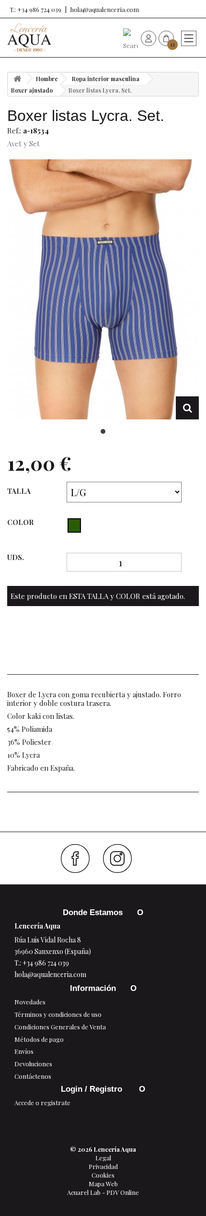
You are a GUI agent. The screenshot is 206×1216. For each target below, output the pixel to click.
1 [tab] (103, 431)
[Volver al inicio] (17, 78)
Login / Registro (93, 1089)
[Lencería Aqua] (29, 38)
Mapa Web (103, 1184)
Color (21, 522)
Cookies (103, 1175)
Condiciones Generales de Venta (60, 1027)
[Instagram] (121, 858)
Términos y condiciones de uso (58, 1014)
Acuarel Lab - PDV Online (103, 1192)
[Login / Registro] (148, 38)
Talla (20, 491)
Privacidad (103, 1166)
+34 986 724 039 (46, 962)
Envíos (24, 1051)
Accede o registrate (42, 1102)
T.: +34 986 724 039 (35, 9)
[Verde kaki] (74, 525)
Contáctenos (32, 1076)
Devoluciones (33, 1064)
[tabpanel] (103, 289)
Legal (103, 1158)
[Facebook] (79, 858)
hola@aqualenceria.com (104, 9)
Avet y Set (23, 143)
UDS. (15, 557)
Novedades (30, 1002)
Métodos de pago (39, 1039)
